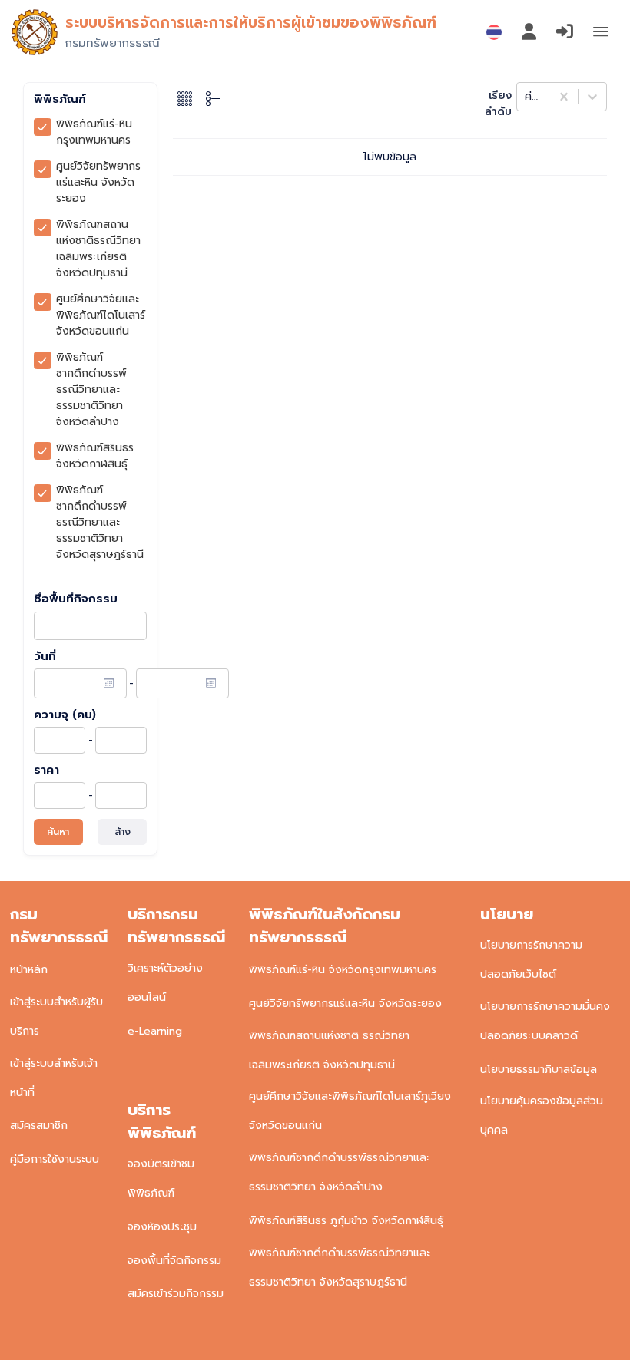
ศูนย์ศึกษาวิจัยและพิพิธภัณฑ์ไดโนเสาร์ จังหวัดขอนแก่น (100, 315)
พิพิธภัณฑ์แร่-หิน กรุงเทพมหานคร (94, 132)
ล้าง (122, 832)
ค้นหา (58, 832)
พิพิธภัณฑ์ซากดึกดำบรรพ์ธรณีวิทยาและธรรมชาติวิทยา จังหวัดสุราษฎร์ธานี (100, 522)
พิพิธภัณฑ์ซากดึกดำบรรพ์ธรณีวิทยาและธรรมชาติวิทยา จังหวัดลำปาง (91, 389)
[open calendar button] (108, 683)
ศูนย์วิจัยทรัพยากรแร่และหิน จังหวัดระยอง (98, 182)
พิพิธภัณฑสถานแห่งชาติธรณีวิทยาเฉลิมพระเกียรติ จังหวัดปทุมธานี (98, 248)
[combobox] (527, 96)
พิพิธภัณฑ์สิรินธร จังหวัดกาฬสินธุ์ (95, 456)
